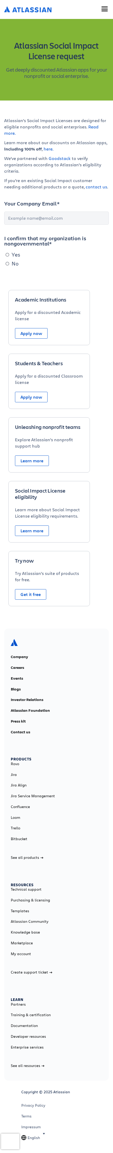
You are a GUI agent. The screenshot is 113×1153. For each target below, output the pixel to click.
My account (21, 954)
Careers (17, 667)
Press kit (18, 721)
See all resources (25, 1066)
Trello (15, 828)
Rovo (15, 764)
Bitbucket (19, 839)
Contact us (20, 732)
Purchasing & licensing (30, 900)
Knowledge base (25, 932)
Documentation (24, 1026)
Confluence (20, 807)
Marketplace (22, 943)
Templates (20, 911)
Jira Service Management (33, 796)
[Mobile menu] (104, 9)
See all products (25, 857)
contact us (96, 186)
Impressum (31, 1127)
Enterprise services (27, 1047)
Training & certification (31, 1015)
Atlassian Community (29, 921)
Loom (15, 817)
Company (19, 657)
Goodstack (60, 158)
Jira (14, 775)
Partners (18, 1004)
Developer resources (28, 1036)
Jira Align (19, 785)
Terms (26, 1116)
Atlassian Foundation (30, 710)
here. (48, 149)
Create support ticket (29, 972)
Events (17, 678)
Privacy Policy (33, 1105)
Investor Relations (27, 700)
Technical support (26, 889)
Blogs (16, 689)
